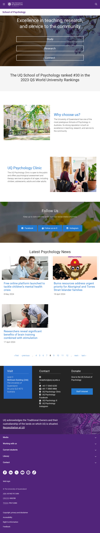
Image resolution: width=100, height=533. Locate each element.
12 (67, 355)
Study (50, 39)
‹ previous (25, 355)
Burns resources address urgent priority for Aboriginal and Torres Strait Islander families (74, 287)
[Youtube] (22, 472)
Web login (6, 481)
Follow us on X (51, 228)
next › (76, 355)
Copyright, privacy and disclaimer (15, 513)
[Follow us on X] (17, 472)
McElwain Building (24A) (17, 380)
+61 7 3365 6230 (49, 386)
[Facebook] (5, 472)
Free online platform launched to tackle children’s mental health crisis (24, 287)
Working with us (10, 443)
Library (6, 456)
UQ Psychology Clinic (51, 392)
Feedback (6, 527)
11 (62, 355)
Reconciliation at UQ (14, 427)
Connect (50, 57)
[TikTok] (34, 472)
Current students (10, 450)
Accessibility (7, 517)
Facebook (29, 228)
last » (84, 355)
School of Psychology (14, 12)
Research (50, 48)
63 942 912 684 (13, 494)
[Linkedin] (11, 472)
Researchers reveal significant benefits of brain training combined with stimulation (23, 335)
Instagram (74, 228)
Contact (6, 462)
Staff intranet (82, 391)
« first (16, 355)
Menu (4, 4)
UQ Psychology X (49, 400)
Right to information (10, 522)
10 (58, 355)
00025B (13, 498)
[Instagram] (28, 472)
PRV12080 (13, 503)
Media (5, 437)
